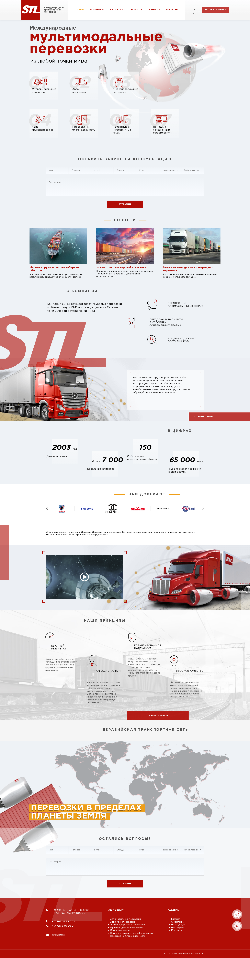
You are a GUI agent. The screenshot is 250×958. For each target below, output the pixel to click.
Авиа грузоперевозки (122, 922)
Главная (79, 10)
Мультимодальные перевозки (126, 928)
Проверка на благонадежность (128, 936)
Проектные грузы (120, 930)
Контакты (172, 10)
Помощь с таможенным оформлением (131, 933)
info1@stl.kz (58, 935)
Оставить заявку (215, 10)
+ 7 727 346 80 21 (63, 926)
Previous (47, 508)
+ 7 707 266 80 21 (63, 922)
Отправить (125, 204)
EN (193, 18)
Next (203, 508)
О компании (97, 10)
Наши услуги (117, 10)
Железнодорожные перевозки (127, 925)
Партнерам (154, 10)
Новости (136, 10)
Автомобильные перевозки (125, 919)
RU (193, 10)
